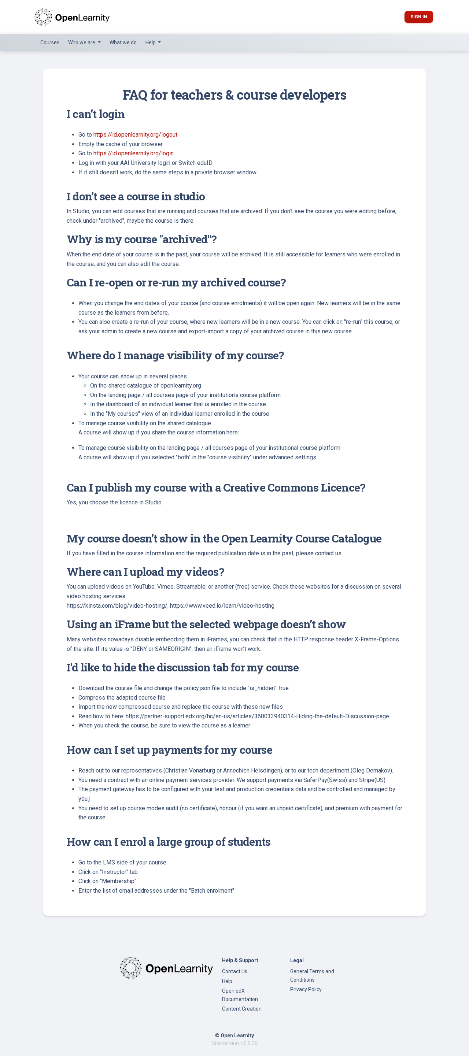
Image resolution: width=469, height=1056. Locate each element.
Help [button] (151, 42)
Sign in (418, 16)
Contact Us (234, 971)
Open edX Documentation (240, 995)
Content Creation (242, 1009)
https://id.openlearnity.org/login (133, 153)
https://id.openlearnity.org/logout (135, 134)
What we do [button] (123, 42)
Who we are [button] (82, 42)
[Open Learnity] (72, 17)
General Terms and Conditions (312, 975)
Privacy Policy (306, 989)
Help (227, 981)
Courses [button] (49, 42)
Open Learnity (237, 1035)
